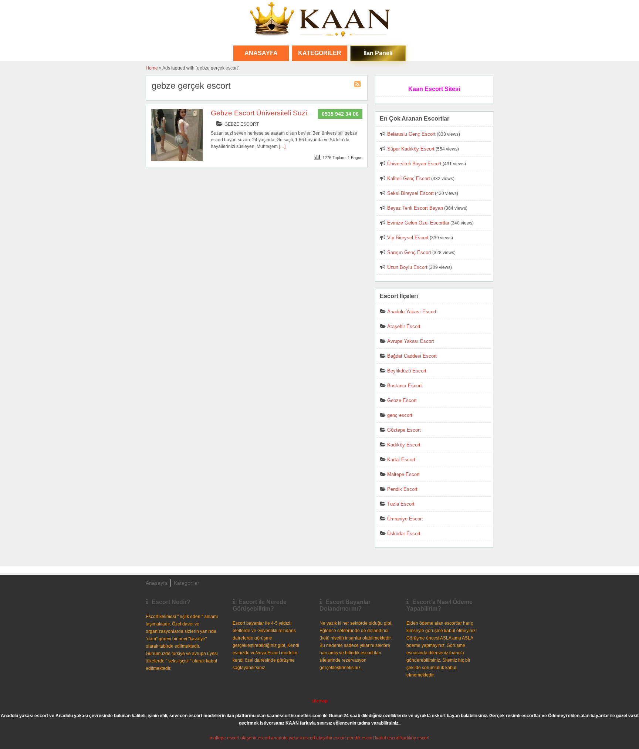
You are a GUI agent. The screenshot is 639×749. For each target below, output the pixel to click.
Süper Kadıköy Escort (411, 149)
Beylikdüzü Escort (406, 371)
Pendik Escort (402, 489)
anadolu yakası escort (293, 737)
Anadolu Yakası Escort (411, 311)
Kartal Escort (401, 459)
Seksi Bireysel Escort (410, 193)
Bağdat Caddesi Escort (412, 356)
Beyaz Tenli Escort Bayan (415, 208)
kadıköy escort (414, 737)
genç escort (399, 415)
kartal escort (387, 737)
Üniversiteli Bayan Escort (414, 163)
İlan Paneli (378, 53)
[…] (282, 146)
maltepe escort (224, 737)
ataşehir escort (255, 737)
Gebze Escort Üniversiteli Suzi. (260, 113)
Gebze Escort (241, 124)
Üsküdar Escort (403, 533)
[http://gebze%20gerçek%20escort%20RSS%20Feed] (358, 85)
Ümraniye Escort (405, 519)
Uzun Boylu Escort (407, 267)
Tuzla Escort (401, 504)
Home (152, 68)
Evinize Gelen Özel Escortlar (418, 223)
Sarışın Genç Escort (409, 252)
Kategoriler (319, 53)
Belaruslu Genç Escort (411, 134)
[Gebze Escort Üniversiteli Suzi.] (177, 159)
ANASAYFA (261, 53)
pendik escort (360, 737)
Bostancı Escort (404, 385)
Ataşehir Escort (403, 326)
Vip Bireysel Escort (408, 237)
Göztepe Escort (404, 430)
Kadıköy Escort (403, 445)
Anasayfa (157, 583)
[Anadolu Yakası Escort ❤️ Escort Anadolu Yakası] (319, 20)
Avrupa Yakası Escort (410, 341)
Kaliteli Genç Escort (408, 178)
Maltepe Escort (403, 474)
